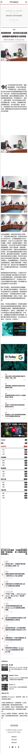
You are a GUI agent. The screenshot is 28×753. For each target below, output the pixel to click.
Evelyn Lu (12, 684)
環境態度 (3, 468)
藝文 (3, 482)
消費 (3, 498)
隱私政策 (14, 740)
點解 (2, 443)
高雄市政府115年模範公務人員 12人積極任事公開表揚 (15, 585)
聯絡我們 (14, 743)
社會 (6, 374)
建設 (3, 465)
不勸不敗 (3, 490)
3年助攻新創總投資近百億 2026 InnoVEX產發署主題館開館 (15, 608)
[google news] (14, 357)
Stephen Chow (13, 675)
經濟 (14, 30)
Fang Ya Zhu (20, 40)
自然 (3, 476)
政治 (3, 450)
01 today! (18, 732)
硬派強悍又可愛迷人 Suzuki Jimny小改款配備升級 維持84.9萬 (14, 650)
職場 (3, 463)
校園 (3, 487)
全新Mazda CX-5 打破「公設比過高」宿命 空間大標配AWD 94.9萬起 (18, 669)
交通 (3, 474)
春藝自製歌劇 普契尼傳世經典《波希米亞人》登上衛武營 (15, 575)
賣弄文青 (3, 479)
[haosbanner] (14, 329)
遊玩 (3, 496)
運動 (3, 485)
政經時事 (3, 446)
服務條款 (14, 737)
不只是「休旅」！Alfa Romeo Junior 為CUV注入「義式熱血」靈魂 (15, 596)
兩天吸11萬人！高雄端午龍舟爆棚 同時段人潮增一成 (15, 565)
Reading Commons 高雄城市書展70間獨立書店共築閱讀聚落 (18, 679)
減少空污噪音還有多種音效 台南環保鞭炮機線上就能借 (15, 619)
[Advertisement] (14, 73)
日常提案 (3, 457)
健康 (3, 461)
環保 (3, 471)
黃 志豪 (11, 665)
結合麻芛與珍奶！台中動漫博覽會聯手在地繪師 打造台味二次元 (15, 629)
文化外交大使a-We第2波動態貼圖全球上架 (18, 688)
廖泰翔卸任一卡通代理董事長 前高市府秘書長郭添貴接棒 (15, 639)
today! (3, 440)
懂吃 (3, 493)
